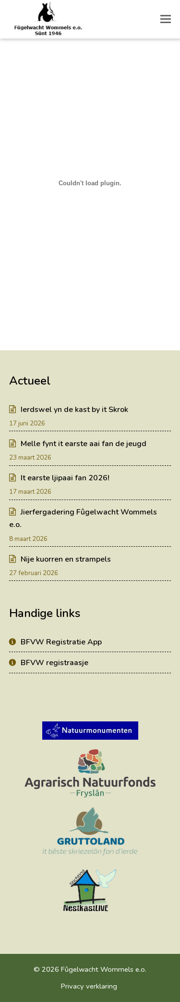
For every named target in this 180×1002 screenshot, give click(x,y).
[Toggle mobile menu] (165, 19)
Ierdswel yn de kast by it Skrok (74, 409)
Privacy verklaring (89, 986)
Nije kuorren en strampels (66, 559)
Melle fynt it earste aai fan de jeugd (83, 443)
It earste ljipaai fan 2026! (65, 478)
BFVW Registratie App (61, 642)
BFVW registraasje (54, 662)
